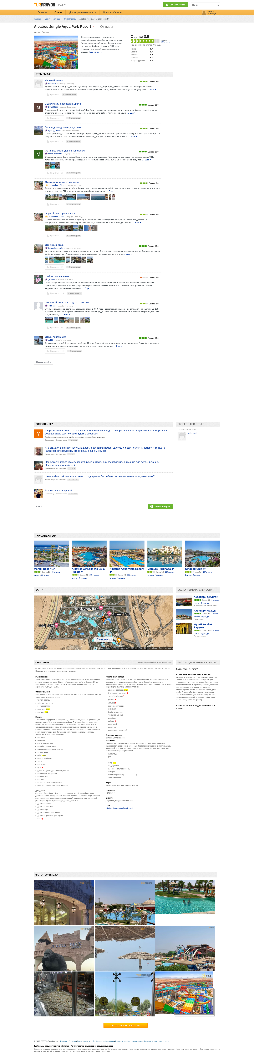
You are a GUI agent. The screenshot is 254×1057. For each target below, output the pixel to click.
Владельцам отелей (85, 1041)
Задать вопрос (162, 506)
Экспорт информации (105, 1041)
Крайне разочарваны (57, 276)
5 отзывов (215, 600)
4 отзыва (215, 614)
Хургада (45, 32)
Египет (37, 32)
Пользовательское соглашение (156, 1041)
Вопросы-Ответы (112, 12)
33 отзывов (56, 572)
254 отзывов (169, 572)
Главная (42, 12)
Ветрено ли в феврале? (58, 490)
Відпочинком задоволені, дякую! (63, 103)
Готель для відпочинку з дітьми (63, 127)
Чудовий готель (54, 80)
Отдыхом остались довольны (62, 182)
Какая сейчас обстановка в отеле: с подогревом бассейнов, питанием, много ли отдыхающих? (99, 476)
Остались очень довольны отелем (65, 150)
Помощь (63, 1041)
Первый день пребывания (60, 213)
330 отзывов (165, 42)
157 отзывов (207, 572)
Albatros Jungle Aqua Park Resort (119, 808)
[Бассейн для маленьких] (51, 260)
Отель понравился (55, 337)
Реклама (72, 1041)
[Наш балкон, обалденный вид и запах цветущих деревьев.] (52, 228)
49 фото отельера (68, 66)
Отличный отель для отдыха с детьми (67, 302)
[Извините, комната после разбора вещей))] (66, 228)
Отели (58, 12)
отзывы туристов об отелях (57, 1046)
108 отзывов (132, 575)
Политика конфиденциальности (128, 1041)
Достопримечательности (82, 12)
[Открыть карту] (103, 649)
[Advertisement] (87, 388)
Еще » (39, 506)
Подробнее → (95, 52)
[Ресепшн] (47, 260)
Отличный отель (54, 245)
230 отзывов (94, 575)
